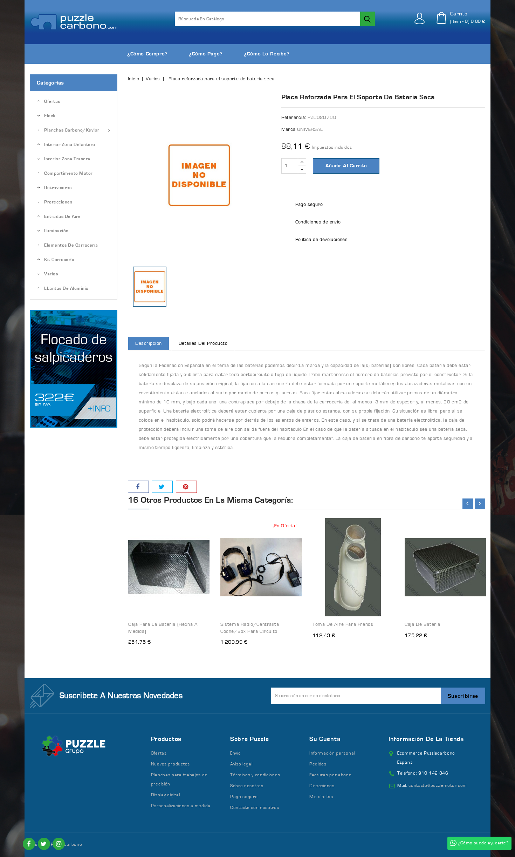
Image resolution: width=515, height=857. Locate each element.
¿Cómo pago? (206, 53)
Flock (49, 116)
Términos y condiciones (255, 775)
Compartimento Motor (68, 173)
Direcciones (322, 786)
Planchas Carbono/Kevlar (71, 130)
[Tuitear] (162, 487)
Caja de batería (422, 624)
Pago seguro (244, 797)
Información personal (332, 753)
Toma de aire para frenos (343, 624)
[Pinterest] (186, 487)
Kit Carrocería (59, 259)
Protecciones (58, 202)
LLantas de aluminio (66, 288)
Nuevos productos (170, 764)
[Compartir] (138, 487)
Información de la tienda (426, 739)
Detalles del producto (203, 343)
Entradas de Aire (62, 216)
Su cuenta (324, 739)
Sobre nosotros (246, 786)
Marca (288, 129)
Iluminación (56, 231)
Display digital (165, 795)
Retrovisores (57, 188)
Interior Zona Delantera (69, 144)
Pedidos (318, 764)
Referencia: (293, 117)
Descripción (148, 343)
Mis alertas (321, 797)
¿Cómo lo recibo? (267, 53)
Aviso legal (241, 764)
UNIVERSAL (310, 129)
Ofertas (52, 101)
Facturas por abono (330, 775)
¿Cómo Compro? (147, 53)
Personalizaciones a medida (181, 806)
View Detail (197, 518)
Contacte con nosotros (254, 807)
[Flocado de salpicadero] (73, 369)
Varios (51, 274)
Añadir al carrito (346, 165)
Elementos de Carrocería (71, 245)
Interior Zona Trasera (67, 159)
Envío (235, 753)
